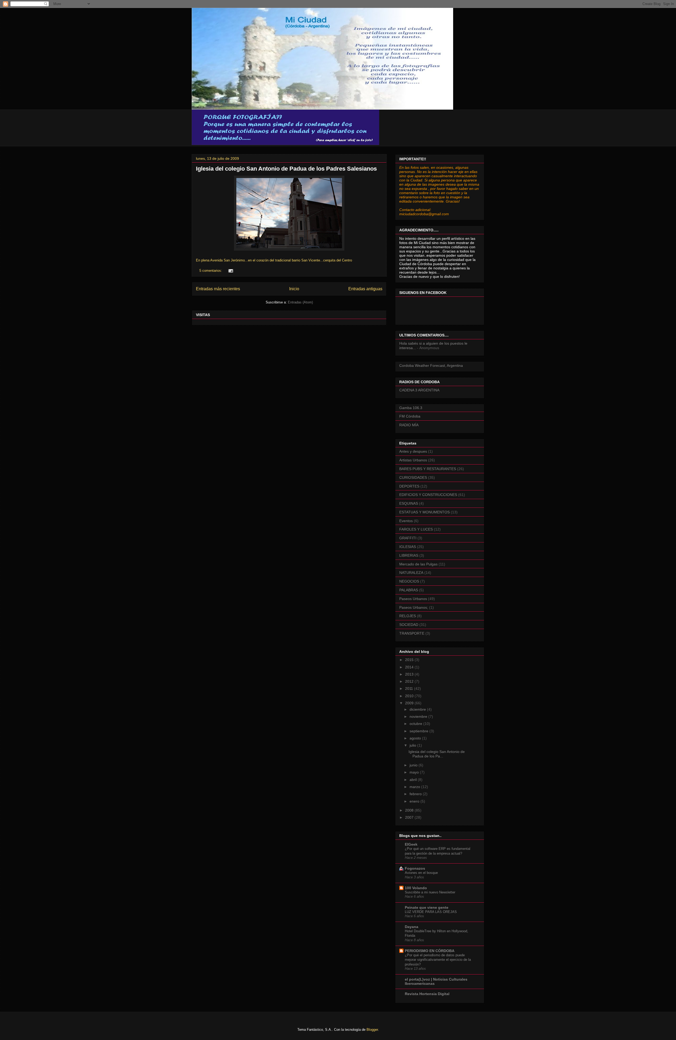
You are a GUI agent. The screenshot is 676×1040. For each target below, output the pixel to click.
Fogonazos (415, 868)
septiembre (419, 731)
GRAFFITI (407, 538)
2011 (409, 688)
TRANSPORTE (411, 633)
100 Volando (416, 888)
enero (415, 801)
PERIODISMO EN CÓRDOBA (429, 951)
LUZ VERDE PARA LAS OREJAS (431, 912)
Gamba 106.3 (410, 408)
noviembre (419, 716)
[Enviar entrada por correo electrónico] (230, 271)
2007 (410, 817)
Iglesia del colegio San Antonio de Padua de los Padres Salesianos (286, 168)
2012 (410, 681)
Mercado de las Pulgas (418, 564)
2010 (410, 696)
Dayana (411, 927)
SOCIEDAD (408, 624)
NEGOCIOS (409, 581)
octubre (416, 724)
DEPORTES (409, 486)
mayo (415, 772)
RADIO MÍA (409, 425)
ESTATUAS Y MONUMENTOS (424, 512)
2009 (410, 703)
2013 (410, 674)
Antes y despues (413, 451)
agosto (416, 738)
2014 (410, 667)
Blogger (372, 1030)
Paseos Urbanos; (413, 607)
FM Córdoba (409, 416)
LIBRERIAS (408, 555)
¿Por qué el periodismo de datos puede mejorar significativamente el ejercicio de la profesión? (438, 959)
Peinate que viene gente (426, 907)
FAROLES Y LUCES (416, 529)
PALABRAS (408, 590)
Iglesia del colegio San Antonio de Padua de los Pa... (437, 753)
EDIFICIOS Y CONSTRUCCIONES (428, 495)
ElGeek (411, 844)
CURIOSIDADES (413, 477)
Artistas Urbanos (413, 460)
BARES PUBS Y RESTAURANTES (427, 469)
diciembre (418, 709)
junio (414, 765)
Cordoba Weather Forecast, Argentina (431, 365)
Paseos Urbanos (413, 599)
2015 (410, 660)
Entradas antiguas (365, 289)
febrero (416, 794)
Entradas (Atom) (300, 302)
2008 (410, 810)
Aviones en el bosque (421, 873)
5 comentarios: (211, 271)
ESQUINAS (408, 503)
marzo (415, 787)
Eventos (406, 521)
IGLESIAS (407, 547)
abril (414, 779)
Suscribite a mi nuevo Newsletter (430, 892)
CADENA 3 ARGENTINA (419, 390)
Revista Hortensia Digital (427, 994)
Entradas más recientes (218, 289)
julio (413, 745)
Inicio (294, 289)
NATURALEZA (411, 572)
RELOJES (407, 616)
